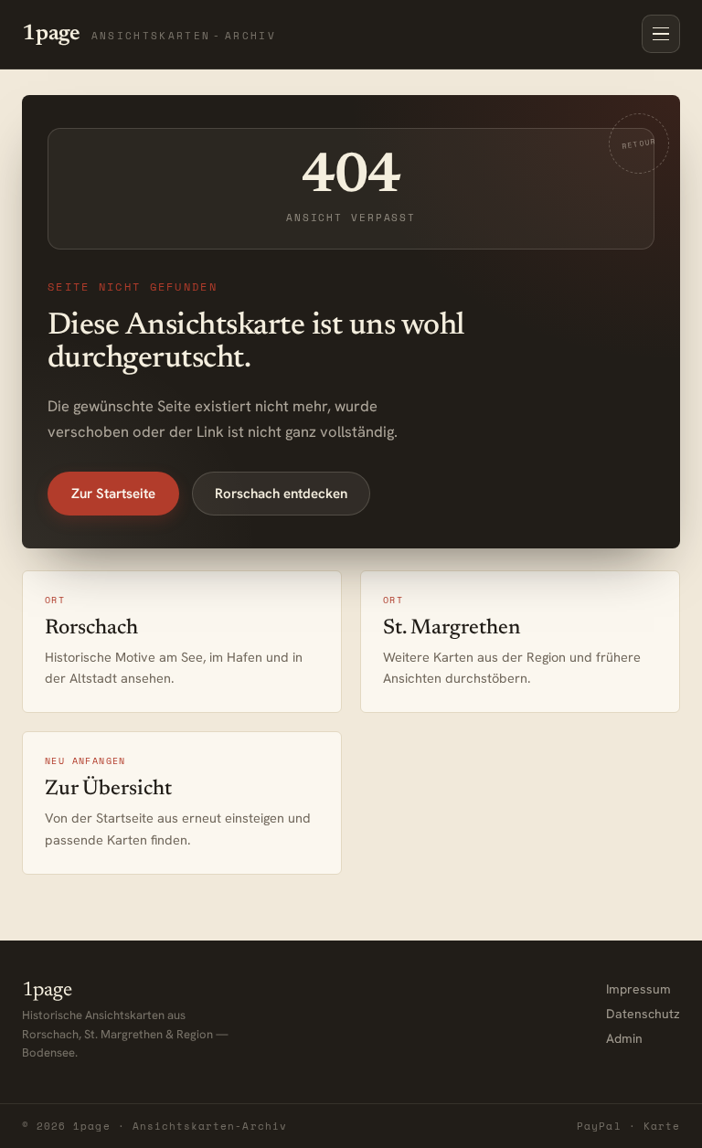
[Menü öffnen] (661, 34)
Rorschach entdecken (281, 493)
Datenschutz (643, 1013)
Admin (624, 1038)
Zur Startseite (113, 493)
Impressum (638, 989)
